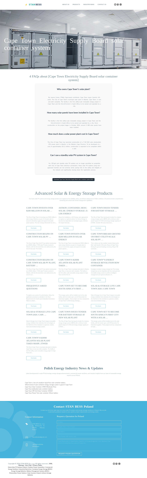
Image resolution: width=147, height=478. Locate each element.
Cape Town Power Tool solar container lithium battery (41, 393)
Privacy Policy (37, 465)
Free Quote (33, 228)
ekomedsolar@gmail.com (39, 437)
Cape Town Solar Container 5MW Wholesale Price (40, 387)
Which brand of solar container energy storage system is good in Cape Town (48, 385)
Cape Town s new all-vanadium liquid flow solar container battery (45, 382)
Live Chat (28, 465)
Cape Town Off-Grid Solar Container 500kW (39, 391)
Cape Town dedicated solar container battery (39, 389)
